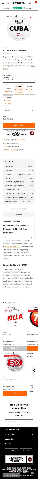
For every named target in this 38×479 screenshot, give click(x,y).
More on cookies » (28, 475)
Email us (26, 450)
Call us (11, 450)
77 (28, 332)
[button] (3, 3)
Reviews (19, 214)
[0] (34, 3)
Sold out (15, 348)
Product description (19, 209)
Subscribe (26, 422)
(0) (12, 53)
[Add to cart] (15, 393)
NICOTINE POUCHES (12, 247)
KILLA (4, 332)
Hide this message (11, 475)
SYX (4, 377)
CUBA (5, 47)
